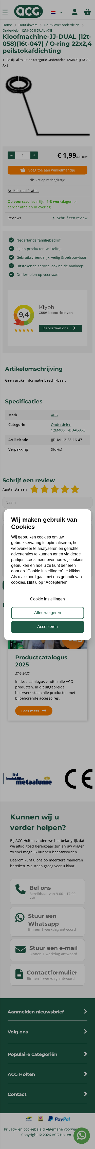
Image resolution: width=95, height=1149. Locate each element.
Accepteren (47, 626)
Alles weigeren (47, 613)
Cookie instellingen (47, 599)
